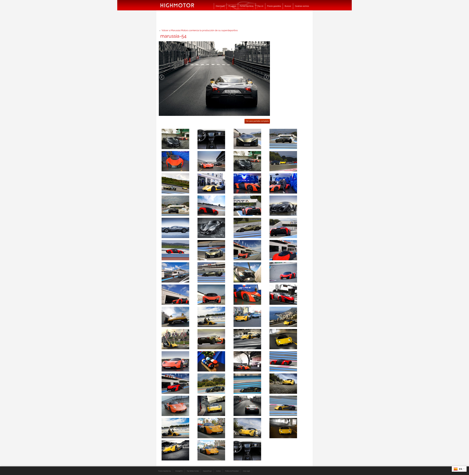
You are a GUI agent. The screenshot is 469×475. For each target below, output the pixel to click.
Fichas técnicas (247, 6)
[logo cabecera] (177, 5)
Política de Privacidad (232, 471)
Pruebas (232, 6)
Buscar (288, 6)
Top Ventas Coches (193, 471)
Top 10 (260, 6)
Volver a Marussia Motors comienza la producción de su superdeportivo (200, 30)
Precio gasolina (274, 6)
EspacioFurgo (207, 471)
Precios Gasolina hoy (164, 471)
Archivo (218, 471)
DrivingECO (178, 471)
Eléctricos (220, 6)
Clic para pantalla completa (257, 121)
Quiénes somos (302, 6)
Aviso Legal (246, 471)
